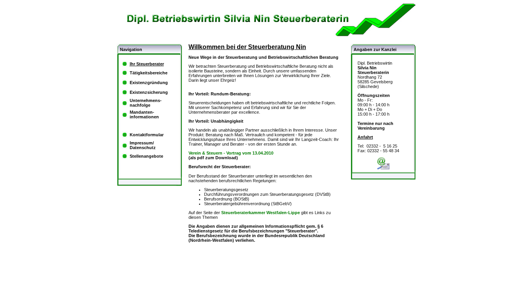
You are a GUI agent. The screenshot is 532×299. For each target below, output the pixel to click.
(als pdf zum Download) (230, 155)
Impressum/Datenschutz (143, 145)
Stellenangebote (146, 156)
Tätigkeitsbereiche (148, 72)
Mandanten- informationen (144, 114)
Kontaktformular (147, 134)
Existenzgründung (149, 82)
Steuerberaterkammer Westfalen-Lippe (260, 212)
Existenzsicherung (149, 92)
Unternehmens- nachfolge (146, 102)
